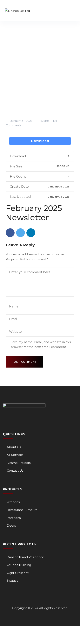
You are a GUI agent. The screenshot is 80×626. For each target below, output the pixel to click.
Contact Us (15, 470)
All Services (15, 455)
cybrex (44, 121)
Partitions (14, 518)
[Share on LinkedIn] (30, 232)
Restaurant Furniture (22, 510)
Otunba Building (19, 565)
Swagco (12, 580)
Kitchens (13, 502)
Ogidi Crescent (18, 573)
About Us (14, 447)
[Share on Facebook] (10, 232)
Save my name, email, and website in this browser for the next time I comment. (41, 344)
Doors (11, 525)
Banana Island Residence (25, 557)
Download (40, 141)
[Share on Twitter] (20, 232)
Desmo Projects (18, 463)
